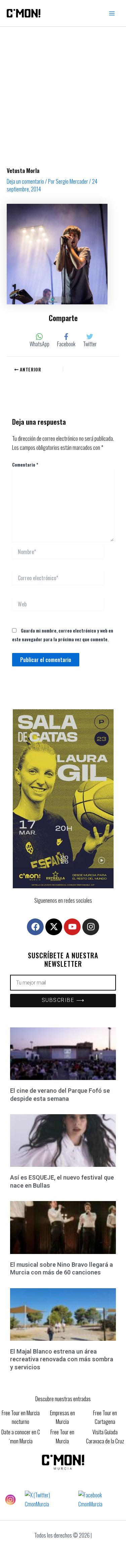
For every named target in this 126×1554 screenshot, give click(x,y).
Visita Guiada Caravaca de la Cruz (105, 1436)
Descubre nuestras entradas (63, 1399)
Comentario (25, 464)
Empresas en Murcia (62, 1417)
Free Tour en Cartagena (105, 1417)
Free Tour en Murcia (62, 1436)
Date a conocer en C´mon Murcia (20, 1436)
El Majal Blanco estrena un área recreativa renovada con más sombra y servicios (61, 1359)
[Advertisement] (63, 93)
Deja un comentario (25, 181)
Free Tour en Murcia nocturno (21, 1417)
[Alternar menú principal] (111, 13)
